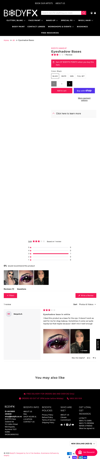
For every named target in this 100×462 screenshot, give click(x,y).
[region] (26, 277)
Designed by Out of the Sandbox (28, 453)
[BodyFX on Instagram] (67, 425)
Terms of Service (48, 420)
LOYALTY (82, 418)
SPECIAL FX (67, 20)
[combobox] (61, 13)
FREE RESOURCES (50, 33)
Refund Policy (47, 417)
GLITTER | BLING (15, 20)
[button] (73, 54)
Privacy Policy (47, 415)
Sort (75, 304)
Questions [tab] (21, 289)
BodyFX (12, 453)
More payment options (84, 99)
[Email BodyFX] (61, 425)
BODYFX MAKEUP (59, 48)
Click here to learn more (68, 113)
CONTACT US (29, 422)
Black (55, 76)
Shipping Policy (48, 422)
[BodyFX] (20, 12)
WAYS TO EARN (85, 421)
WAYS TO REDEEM (86, 423)
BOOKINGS (82, 26)
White (63, 76)
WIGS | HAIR (84, 20)
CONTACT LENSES (36, 26)
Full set (81, 76)
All (14, 40)
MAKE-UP (50, 20)
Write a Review (88, 296)
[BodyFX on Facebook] (64, 425)
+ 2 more (83, 351)
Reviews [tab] (9, 289)
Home (6, 40)
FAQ (25, 414)
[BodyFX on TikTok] (70, 425)
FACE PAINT (34, 20)
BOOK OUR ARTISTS (44, 3)
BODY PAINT (18, 26)
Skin (72, 76)
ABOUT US (60, 3)
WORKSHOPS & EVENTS (59, 26)
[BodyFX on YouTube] (73, 425)
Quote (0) (98, 344)
